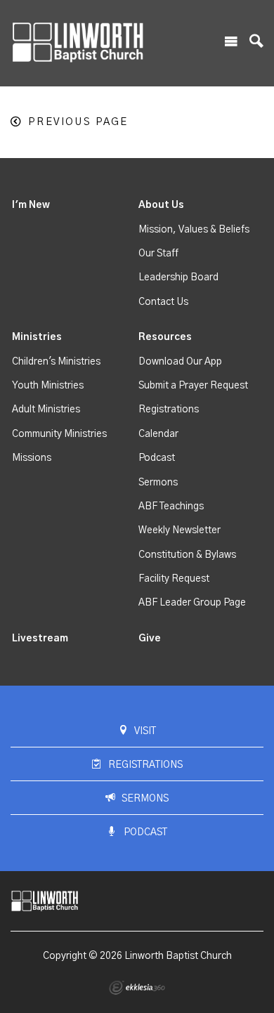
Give (149, 638)
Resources (165, 337)
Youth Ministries (48, 386)
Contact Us (163, 302)
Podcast (156, 458)
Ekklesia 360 (137, 988)
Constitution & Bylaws (187, 555)
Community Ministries (59, 434)
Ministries (37, 337)
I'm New (31, 205)
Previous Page (78, 122)
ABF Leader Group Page (192, 603)
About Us (161, 205)
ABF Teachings (171, 506)
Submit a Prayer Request (193, 386)
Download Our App (180, 362)
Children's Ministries (56, 362)
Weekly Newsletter (179, 530)
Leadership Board (178, 277)
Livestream (40, 638)
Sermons (158, 483)
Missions (31, 458)
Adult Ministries (46, 409)
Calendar (158, 434)
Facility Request (173, 579)
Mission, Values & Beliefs (193, 230)
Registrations (168, 409)
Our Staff (158, 254)
